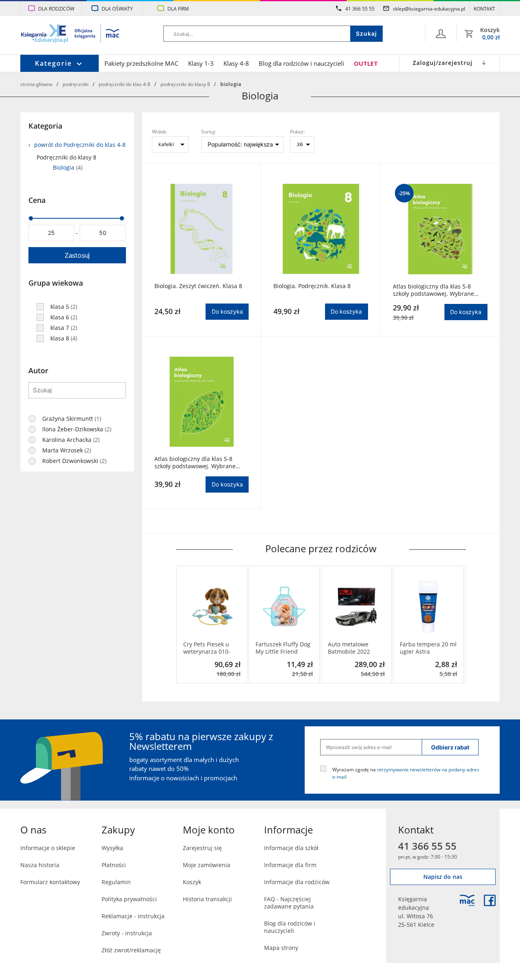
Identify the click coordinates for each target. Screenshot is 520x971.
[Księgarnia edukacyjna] (467, 900)
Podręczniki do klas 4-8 (124, 84)
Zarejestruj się (202, 848)
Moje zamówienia (206, 865)
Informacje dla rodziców (296, 882)
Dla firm (178, 8)
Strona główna (36, 84)
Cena (37, 200)
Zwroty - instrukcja (127, 933)
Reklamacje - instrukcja (133, 916)
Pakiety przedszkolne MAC (141, 63)
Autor (38, 370)
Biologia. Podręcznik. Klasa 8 (312, 286)
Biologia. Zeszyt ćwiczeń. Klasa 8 (198, 286)
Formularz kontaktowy (50, 882)
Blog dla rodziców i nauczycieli (301, 63)
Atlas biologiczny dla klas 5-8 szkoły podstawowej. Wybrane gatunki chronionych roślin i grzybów (195, 462)
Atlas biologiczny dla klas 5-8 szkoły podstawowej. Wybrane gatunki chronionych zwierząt (433, 290)
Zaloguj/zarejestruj (442, 63)
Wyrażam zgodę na (405, 772)
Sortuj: (208, 131)
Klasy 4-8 (236, 63)
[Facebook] (490, 900)
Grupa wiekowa (55, 283)
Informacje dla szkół (291, 848)
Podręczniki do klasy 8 (185, 84)
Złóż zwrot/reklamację (131, 950)
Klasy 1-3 (201, 63)
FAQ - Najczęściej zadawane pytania (289, 902)
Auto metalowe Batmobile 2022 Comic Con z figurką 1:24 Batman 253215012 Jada (355, 648)
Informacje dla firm (290, 865)
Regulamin (116, 882)
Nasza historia (39, 865)
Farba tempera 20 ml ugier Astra (428, 648)
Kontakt (484, 8)
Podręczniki (76, 84)
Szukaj (366, 33)
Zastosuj (77, 255)
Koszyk (192, 882)
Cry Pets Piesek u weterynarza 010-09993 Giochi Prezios (211, 648)
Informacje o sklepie (47, 848)
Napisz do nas (442, 877)
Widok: (159, 131)
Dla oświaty (117, 8)
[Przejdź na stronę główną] (70, 34)
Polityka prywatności (129, 899)
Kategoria (45, 126)
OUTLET (366, 63)
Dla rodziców (56, 8)
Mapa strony (281, 948)
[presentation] (182, 624)
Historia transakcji (207, 899)
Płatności (114, 865)
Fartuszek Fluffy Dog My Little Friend (283, 648)
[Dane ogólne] (441, 33)
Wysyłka (112, 848)
